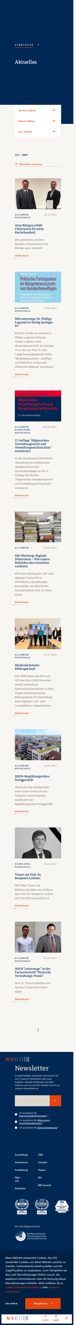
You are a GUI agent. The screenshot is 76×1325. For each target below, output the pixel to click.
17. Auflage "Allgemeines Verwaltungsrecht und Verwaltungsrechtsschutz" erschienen (33, 446)
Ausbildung (21, 1154)
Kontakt (42, 1162)
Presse (41, 1170)
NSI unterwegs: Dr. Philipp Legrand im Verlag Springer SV (34, 322)
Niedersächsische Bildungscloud (27, 666)
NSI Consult (44, 1185)
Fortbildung (21, 1170)
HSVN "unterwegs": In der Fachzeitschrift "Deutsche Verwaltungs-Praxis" (33, 972)
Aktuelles (20, 1188)
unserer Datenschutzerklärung (23, 1287)
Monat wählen (27, 121)
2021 (25, 155)
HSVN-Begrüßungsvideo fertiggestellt (32, 778)
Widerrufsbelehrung (47, 1127)
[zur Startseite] (17, 1318)
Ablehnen (11, 1303)
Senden (55, 1100)
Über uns (17, 1179)
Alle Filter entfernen (30, 164)
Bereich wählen (27, 110)
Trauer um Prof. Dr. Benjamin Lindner (28, 876)
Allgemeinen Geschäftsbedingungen (34, 1121)
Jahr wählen (25, 131)
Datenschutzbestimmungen (33, 1115)
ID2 (40, 1177)
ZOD (40, 1154)
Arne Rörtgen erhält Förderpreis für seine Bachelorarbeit (29, 229)
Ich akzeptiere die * (34, 1115)
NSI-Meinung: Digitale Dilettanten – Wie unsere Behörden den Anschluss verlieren (32, 561)
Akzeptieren (41, 1303)
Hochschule (21, 1162)
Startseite (24, 45)
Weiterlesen (22, 255)
